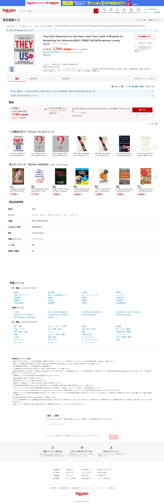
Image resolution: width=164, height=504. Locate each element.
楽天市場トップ (12, 26)
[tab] (17, 79)
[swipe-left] (9, 146)
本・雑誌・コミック (26, 26)
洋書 (36, 26)
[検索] (96, 11)
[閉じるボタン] (156, 30)
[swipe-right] (155, 146)
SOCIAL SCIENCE (46, 26)
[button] (111, 10)
